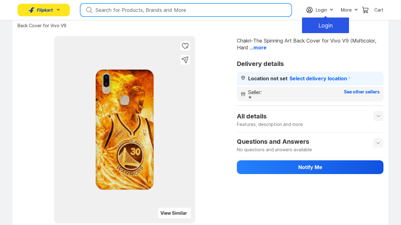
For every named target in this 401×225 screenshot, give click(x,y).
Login (325, 25)
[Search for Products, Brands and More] (89, 10)
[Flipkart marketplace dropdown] (40, 10)
